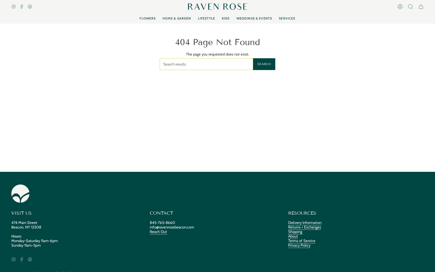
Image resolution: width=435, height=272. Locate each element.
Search (264, 64)
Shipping (295, 231)
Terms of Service (301, 240)
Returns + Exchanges (304, 227)
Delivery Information (304, 222)
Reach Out (158, 231)
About (293, 236)
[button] (410, 6)
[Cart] (421, 6)
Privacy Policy (299, 245)
